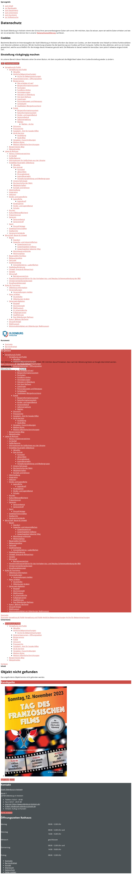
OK (3, 63)
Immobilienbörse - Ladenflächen (25, 265)
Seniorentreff (18, 222)
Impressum (9, 868)
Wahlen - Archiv (27, 124)
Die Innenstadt (19, 306)
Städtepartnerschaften (18, 228)
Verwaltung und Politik (18, 69)
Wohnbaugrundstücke (22, 251)
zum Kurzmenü (11, 15)
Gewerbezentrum (24, 244)
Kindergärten (18, 203)
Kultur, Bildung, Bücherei (18, 319)
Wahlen (20, 122)
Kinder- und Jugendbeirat (27, 115)
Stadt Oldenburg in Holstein (11, 789)
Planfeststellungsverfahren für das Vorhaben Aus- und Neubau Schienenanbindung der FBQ (45, 278)
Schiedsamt (21, 103)
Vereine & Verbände (17, 233)
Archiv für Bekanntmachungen (29, 76)
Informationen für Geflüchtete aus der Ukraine (27, 160)
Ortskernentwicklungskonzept (20, 281)
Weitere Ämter (19, 142)
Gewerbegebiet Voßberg (26, 247)
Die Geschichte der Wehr (23, 183)
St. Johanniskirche (20, 310)
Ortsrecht (17, 126)
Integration (13, 192)
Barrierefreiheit (11, 346)
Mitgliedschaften (19, 185)
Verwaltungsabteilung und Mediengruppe (33, 178)
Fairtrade (12, 260)
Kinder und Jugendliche (18, 197)
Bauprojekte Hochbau (17, 256)
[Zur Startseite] (13, 339)
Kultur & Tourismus (12, 285)
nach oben (5, 780)
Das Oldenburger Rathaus (23, 317)
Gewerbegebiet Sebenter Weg (29, 249)
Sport (11, 224)
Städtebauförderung (17, 267)
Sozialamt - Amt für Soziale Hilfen (26, 131)
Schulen (16, 208)
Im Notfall (13, 156)
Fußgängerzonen (19, 312)
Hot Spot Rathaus (24, 97)
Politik (15, 108)
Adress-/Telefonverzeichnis (19, 153)
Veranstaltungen (15, 290)
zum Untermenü (11, 13)
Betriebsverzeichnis (20, 276)
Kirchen (12, 210)
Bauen (11, 237)
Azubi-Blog (21, 138)
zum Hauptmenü (11, 10)
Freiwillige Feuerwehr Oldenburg (21, 163)
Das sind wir (18, 167)
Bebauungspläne (15, 258)
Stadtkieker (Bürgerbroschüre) (29, 106)
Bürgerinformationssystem (27, 85)
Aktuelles (16, 72)
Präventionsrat (15, 215)
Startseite (8, 344)
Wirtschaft (13, 274)
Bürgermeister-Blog (16, 147)
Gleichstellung (14, 190)
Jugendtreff (21, 201)
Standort (16, 240)
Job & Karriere (18, 133)
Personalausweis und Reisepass (29, 101)
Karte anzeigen (6, 813)
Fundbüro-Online (24, 90)
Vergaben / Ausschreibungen (24, 140)
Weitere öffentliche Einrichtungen (26, 144)
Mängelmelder (14, 149)
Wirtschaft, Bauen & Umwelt (16, 235)
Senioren (12, 217)
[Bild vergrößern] (36, 776)
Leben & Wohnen (11, 151)
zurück (12, 780)
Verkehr (12, 272)
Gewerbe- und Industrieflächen (25, 242)
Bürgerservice (18, 81)
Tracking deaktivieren (12, 63)
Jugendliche (17, 199)
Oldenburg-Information (18, 287)
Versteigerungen (23, 92)
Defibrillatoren (14, 158)
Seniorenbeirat (23, 117)
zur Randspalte (11, 8)
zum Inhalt (9, 6)
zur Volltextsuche (11, 17)
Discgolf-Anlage (19, 226)
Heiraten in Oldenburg (26, 94)
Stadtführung (18, 315)
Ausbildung (21, 135)
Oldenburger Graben (21, 299)
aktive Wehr (22, 172)
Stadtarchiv (13, 231)
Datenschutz (10, 353)
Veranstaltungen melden (22, 292)
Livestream (21, 99)
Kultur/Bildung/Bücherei (18, 212)
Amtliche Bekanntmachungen (24, 74)
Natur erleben (14, 294)
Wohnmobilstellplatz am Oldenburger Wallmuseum (29, 326)
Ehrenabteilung (23, 174)
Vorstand (21, 169)
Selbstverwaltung (24, 119)
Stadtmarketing (15, 262)
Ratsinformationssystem (26, 113)
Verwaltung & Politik (13, 67)
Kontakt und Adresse (21, 188)
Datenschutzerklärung (46, 33)
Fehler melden (10, 872)
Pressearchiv (18, 128)
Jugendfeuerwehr (24, 176)
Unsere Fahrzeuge (20, 181)
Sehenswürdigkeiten (17, 301)
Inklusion (12, 194)
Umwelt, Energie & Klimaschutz (21, 269)
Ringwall (16, 303)
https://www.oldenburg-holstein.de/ (22, 804)
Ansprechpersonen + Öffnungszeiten (27, 79)
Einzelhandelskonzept (17, 283)
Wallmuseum (18, 308)
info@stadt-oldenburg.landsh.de (20, 806)
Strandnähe (17, 297)
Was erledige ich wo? (25, 83)
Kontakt (8, 349)
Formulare (21, 88)
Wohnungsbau (19, 253)
